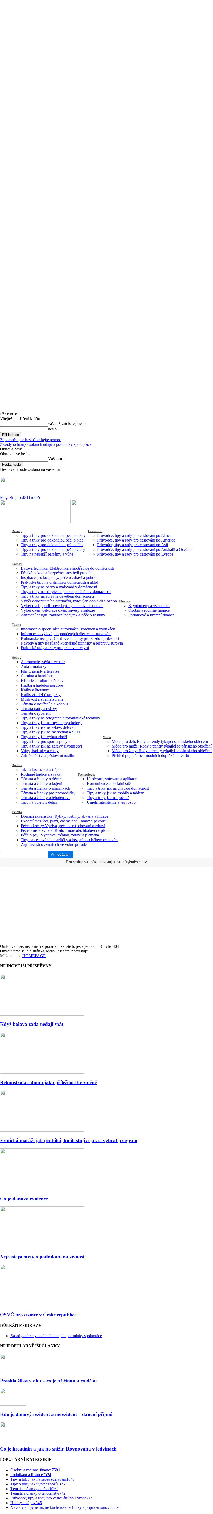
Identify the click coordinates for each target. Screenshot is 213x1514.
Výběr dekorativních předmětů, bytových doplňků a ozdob (69, 601)
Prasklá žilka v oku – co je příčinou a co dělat (48, 1380)
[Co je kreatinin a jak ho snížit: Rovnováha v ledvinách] (12, 1438)
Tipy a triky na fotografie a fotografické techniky (60, 718)
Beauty (17, 531)
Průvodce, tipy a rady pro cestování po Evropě (135, 554)
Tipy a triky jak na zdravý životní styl (51, 746)
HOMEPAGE (34, 956)
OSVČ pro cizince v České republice (38, 1314)
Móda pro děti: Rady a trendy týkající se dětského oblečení (160, 741)
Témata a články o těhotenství (45, 797)
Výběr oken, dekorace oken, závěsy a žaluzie (58, 610)
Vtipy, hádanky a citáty (40, 751)
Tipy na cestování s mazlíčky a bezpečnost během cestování (69, 839)
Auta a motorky (33, 666)
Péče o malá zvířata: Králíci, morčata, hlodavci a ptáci (65, 830)
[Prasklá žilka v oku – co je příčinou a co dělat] (9, 1371)
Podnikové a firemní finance (151, 615)
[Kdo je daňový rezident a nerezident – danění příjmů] (13, 1404)
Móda (107, 737)
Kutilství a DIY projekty (41, 694)
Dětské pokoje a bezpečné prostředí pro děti (56, 573)
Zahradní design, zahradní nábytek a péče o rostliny (63, 615)
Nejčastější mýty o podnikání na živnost (42, 1256)
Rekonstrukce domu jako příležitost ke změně (48, 1082)
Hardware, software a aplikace (112, 779)
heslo (52, 429)
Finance (124, 601)
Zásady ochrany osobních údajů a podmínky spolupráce (45, 444)
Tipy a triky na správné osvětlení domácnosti (57, 596)
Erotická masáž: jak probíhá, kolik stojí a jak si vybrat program (68, 1140)
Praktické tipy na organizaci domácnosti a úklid (59, 582)
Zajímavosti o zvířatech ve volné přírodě (54, 844)
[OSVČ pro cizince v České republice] (42, 1305)
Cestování (95, 531)
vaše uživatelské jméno (67, 423)
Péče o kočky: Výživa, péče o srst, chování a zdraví (63, 825)
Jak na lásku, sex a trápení (42, 769)
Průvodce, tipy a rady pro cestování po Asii (132, 545)
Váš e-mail (57, 458)
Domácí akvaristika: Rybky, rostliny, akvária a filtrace (64, 816)
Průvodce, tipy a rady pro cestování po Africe (134, 535)
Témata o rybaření (36, 713)
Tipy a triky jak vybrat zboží (44, 737)
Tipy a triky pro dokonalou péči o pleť (52, 540)
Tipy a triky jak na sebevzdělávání (49, 727)
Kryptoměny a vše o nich (149, 605)
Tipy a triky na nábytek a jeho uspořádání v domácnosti (66, 591)
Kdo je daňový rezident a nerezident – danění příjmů (56, 1414)
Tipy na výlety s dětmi (39, 802)
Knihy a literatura (35, 690)
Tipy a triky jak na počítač (108, 797)
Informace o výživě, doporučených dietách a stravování (66, 634)
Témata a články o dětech (42, 779)
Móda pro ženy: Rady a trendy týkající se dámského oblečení (162, 751)
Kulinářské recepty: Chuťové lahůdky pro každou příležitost (70, 638)
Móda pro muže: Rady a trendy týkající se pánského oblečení (162, 746)
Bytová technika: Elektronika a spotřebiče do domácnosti (67, 568)
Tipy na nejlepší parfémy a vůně (47, 554)
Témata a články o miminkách (45, 788)
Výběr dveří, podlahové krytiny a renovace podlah (62, 605)
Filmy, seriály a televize (40, 671)
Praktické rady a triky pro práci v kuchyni (55, 648)
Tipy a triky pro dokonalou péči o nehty (53, 535)
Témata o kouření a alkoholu (44, 704)
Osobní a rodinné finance (149, 610)
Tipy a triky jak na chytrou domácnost (118, 788)
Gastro (16, 625)
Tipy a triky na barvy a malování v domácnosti (59, 587)
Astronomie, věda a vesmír (43, 662)
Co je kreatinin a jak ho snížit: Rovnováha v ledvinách (58, 1449)
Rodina (17, 765)
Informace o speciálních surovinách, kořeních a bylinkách (68, 629)
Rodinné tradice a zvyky (41, 774)
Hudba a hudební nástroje (42, 685)
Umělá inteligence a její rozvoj (112, 802)
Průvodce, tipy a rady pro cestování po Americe (136, 540)
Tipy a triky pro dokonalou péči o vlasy (53, 549)
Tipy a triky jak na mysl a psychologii (51, 722)
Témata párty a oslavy (39, 708)
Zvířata (17, 812)
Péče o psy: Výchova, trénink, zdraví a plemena (60, 835)
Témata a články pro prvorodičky (48, 793)
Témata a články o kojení (41, 783)
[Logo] (36, 522)
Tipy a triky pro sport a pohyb (45, 741)
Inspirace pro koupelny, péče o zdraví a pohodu (59, 577)
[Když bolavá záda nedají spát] (42, 1014)
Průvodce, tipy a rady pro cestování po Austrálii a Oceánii (144, 549)
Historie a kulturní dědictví (42, 680)
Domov (17, 564)
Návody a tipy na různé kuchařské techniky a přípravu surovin (72, 643)
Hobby (16, 657)
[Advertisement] (106, 905)
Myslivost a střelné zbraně (42, 699)
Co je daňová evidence (24, 1198)
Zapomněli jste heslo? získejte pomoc (30, 439)
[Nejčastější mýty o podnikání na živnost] (42, 1246)
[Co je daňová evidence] (42, 1188)
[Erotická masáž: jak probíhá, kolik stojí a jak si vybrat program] (42, 1130)
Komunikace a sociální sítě (109, 783)
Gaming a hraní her (36, 676)
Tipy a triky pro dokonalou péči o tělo (52, 545)
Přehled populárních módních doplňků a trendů (150, 755)
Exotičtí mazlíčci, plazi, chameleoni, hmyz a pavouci (64, 821)
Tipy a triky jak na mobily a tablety (115, 793)
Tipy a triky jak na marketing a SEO (50, 732)
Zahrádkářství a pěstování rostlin (47, 755)
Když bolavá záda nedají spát (31, 1024)
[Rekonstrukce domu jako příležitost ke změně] (42, 1072)
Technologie (86, 774)
